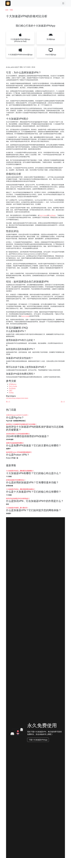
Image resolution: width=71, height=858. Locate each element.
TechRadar (52, 215)
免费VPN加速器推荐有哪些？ (15, 443)
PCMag (11, 392)
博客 (11, 10)
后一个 (63, 401)
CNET (10, 390)
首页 (6, 10)
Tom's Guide (43, 215)
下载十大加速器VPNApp (38, 740)
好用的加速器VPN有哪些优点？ (16, 480)
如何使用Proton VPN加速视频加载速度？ (19, 452)
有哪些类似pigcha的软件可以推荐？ (17, 415)
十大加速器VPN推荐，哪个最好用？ (17, 508)
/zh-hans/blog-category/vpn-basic (17, 398)
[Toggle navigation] (63, 3)
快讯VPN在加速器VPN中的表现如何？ (18, 498)
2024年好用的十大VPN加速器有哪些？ (18, 434)
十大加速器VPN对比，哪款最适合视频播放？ (20, 471)
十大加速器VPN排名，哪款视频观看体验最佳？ (20, 489)
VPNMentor (13, 384)
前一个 (8, 401)
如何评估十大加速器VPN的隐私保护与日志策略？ (21, 424)
